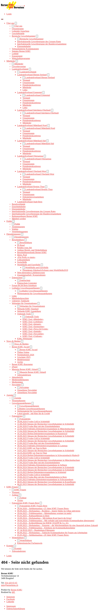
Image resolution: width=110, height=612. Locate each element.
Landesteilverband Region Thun (31, 186)
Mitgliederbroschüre (20, 298)
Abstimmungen (18, 227)
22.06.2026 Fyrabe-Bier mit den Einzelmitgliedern (38, 426)
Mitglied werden (19, 219)
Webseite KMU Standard (27, 309)
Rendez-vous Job (24, 247)
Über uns (10, 23)
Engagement (17, 56)
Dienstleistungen (13, 234)
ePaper (15, 367)
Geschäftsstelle (18, 33)
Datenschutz (17, 277)
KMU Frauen (12, 487)
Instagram (10, 597)
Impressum (11, 606)
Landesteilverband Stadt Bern (29, 202)
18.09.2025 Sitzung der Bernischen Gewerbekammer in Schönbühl (45, 436)
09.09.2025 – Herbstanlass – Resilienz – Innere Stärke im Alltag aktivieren (48, 511)
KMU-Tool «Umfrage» (32, 336)
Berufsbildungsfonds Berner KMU (32, 252)
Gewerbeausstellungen (21, 403)
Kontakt (9, 546)
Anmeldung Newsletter (27, 390)
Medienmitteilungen (20, 380)
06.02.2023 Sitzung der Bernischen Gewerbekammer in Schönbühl (45, 484)
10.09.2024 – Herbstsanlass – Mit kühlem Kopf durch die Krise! (44, 518)
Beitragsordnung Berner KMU (25, 216)
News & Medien (13, 341)
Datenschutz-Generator (27, 283)
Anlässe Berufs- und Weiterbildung (32, 250)
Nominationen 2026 (25, 355)
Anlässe (15, 495)
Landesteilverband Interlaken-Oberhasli (34, 110)
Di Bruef (21, 245)
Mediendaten (17, 382)
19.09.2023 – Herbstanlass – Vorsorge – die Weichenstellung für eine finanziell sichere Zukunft (57, 525)
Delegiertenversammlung (33, 197)
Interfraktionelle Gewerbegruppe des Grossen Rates (39, 41)
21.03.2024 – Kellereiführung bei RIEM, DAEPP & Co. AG (43, 523)
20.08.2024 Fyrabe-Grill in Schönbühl (33, 458)
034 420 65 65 (11, 583)
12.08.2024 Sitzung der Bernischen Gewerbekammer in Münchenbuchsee (48, 460)
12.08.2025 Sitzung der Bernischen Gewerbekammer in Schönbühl (45, 441)
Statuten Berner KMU (21, 51)
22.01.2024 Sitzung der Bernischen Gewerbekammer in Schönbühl (45, 470)
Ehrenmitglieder (24, 46)
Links (25, 90)
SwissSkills (22, 262)
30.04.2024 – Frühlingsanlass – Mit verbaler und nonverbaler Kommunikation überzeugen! (55, 520)
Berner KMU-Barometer (22, 364)
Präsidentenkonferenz (32, 85)
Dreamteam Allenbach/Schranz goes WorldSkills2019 (45, 270)
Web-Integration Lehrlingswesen (31, 272)
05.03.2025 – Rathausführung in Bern (33, 516)
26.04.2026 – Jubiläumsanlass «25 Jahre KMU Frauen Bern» (43, 508)
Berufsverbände (18, 204)
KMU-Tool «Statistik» (32, 331)
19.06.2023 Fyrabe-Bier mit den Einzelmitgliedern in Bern (42, 477)
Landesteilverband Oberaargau (30, 156)
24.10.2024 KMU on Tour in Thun (32, 453)
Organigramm (18, 29)
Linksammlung (23, 260)
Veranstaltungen (18, 400)
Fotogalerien (17, 416)
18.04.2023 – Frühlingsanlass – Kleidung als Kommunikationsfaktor (46, 528)
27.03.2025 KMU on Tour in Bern (32, 448)
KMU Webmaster (24, 338)
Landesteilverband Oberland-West (31, 171)
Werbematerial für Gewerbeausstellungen (34, 293)
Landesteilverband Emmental (29, 92)
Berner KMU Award (20, 347)
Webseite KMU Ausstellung (29, 311)
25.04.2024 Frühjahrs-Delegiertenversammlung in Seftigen (42, 465)
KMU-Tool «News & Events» (35, 329)
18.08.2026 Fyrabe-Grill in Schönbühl (33, 421)
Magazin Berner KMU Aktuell (25, 369)
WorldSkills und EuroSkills (28, 265)
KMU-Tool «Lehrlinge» (33, 322)
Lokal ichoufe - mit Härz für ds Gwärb (33, 413)
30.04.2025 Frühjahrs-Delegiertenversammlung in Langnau (42, 446)
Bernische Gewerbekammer (23, 36)
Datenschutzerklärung (15, 608)
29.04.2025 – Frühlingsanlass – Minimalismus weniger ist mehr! (44, 513)
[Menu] (2, 19)
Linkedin (10, 601)
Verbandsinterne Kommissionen (25, 49)
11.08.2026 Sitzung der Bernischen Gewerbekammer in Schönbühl (45, 424)
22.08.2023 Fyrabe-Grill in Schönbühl (33, 475)
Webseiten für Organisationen (24, 303)
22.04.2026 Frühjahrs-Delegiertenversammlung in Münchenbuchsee (46, 429)
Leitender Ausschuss (20, 31)
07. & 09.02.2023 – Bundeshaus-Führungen (36, 530)
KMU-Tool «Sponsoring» (34, 326)
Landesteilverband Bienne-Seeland (32, 75)
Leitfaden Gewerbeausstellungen (26, 288)
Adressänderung (24, 375)
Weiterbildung (18, 537)
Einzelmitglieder (19, 206)
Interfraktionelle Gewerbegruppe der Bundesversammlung (41, 44)
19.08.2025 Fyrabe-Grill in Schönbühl (33, 438)
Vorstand (26, 80)
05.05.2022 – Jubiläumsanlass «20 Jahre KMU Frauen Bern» (43, 535)
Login (9, 14)
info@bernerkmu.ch (9, 585)
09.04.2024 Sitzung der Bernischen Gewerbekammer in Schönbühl (45, 467)
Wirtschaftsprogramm (21, 58)
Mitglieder (10, 61)
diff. (13, 592)
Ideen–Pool (22, 255)
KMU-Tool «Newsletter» (33, 334)
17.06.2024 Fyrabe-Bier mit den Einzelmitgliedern (38, 462)
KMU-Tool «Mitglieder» (33, 319)
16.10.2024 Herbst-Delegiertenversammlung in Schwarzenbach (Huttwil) (48, 455)
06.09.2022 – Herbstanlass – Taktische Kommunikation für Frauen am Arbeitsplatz (52, 532)
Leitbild (15, 53)
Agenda (9, 395)
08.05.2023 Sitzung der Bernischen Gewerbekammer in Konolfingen (46, 482)
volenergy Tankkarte (20, 301)
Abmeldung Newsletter (27, 392)
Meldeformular (23, 359)
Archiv (20, 362)
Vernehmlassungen (20, 231)
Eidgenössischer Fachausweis (29, 543)
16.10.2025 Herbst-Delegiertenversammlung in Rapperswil (42, 433)
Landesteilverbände (20, 69)
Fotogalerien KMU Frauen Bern (25, 503)
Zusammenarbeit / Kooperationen (31, 275)
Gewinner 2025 (23, 357)
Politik (9, 221)
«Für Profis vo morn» (26, 257)
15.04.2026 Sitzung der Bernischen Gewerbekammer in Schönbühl (45, 431)
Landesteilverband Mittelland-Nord (32, 125)
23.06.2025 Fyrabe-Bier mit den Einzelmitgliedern (38, 443)
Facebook (10, 599)
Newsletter (16, 384)
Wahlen (15, 229)
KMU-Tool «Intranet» (32, 324)
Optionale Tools (24, 314)
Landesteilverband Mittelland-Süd (31, 141)
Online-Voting (23, 352)
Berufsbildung (18, 240)
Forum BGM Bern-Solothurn (24, 285)
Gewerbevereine (19, 66)
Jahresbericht (17, 377)
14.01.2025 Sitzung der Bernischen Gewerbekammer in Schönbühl (45, 450)
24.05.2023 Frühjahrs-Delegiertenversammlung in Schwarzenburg (45, 479)
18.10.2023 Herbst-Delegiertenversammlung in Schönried (41, 472)
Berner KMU (16, 590)
